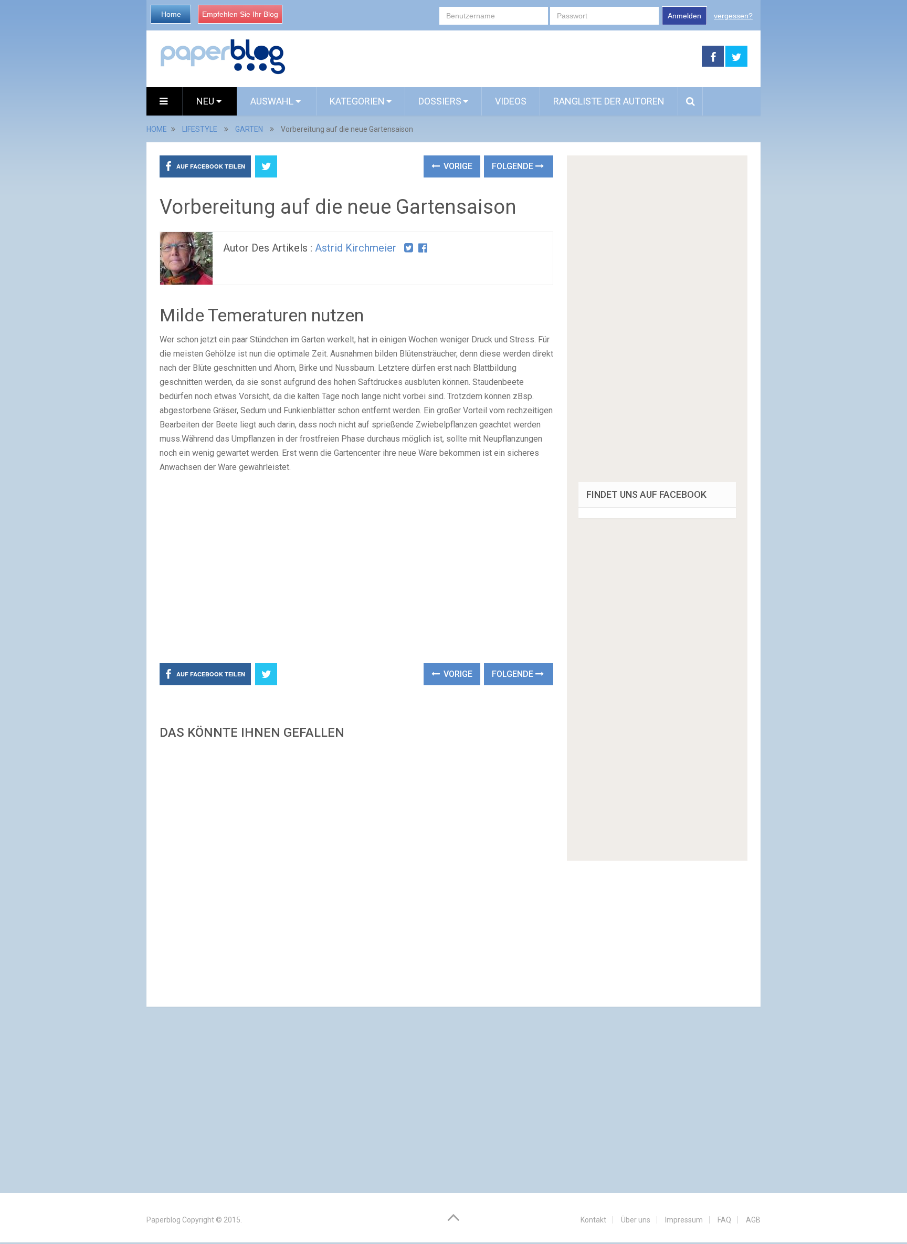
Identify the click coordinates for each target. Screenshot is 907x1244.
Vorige (456, 166)
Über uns (635, 1220)
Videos (510, 101)
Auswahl (273, 101)
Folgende (513, 166)
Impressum (684, 1220)
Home (171, 14)
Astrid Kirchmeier (355, 248)
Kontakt (593, 1220)
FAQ (724, 1220)
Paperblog (163, 1220)
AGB (753, 1220)
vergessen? (733, 16)
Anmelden (684, 16)
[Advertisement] (494, 56)
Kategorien (357, 101)
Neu (206, 101)
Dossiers (439, 101)
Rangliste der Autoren (609, 101)
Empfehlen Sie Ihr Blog (240, 14)
